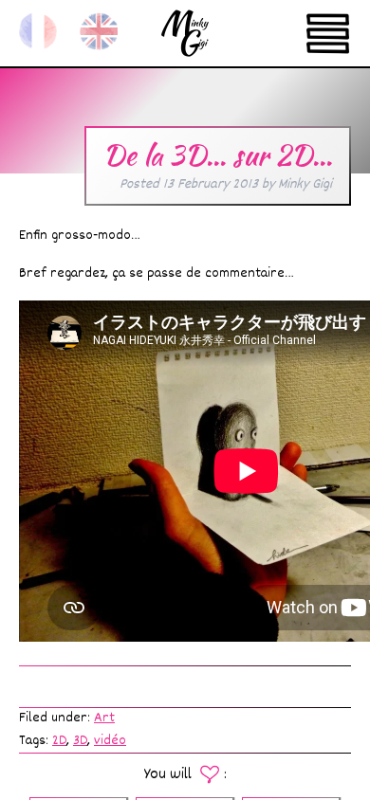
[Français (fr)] (38, 31)
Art (104, 718)
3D (80, 741)
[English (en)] (99, 31)
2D (59, 741)
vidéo (110, 741)
